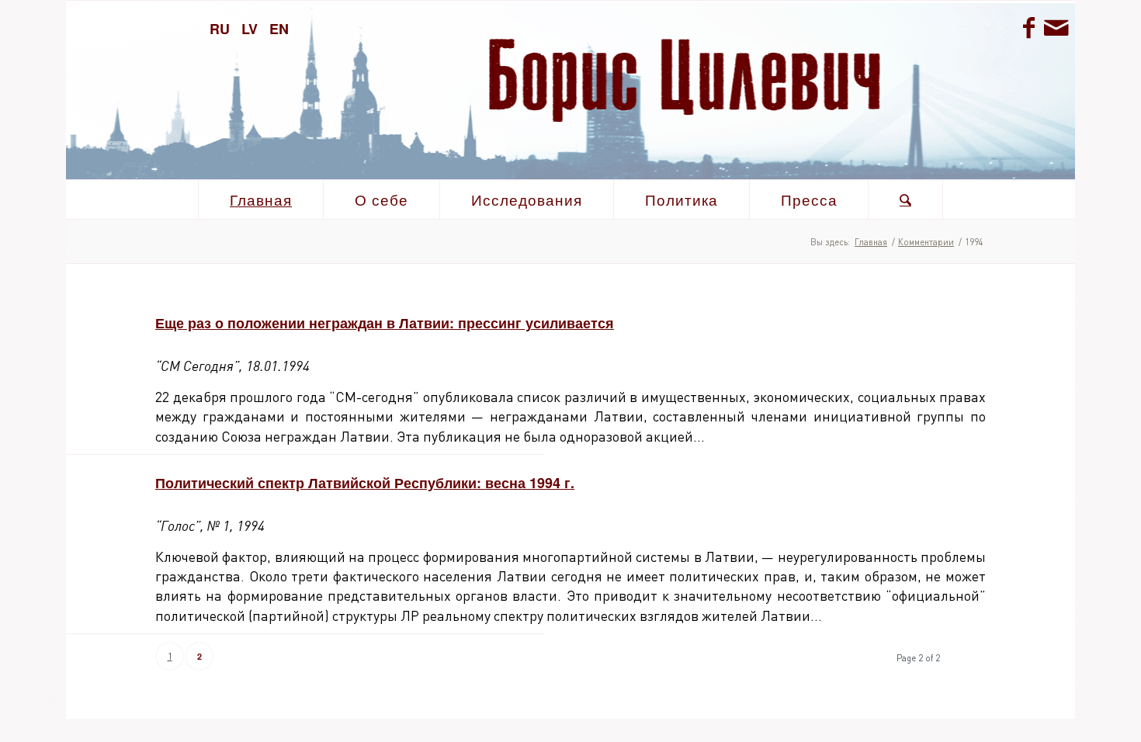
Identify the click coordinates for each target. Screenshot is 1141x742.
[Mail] (1055, 27)
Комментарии (926, 242)
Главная (871, 242)
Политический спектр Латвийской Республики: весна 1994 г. (364, 483)
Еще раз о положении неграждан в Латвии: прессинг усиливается (384, 323)
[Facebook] (1028, 27)
